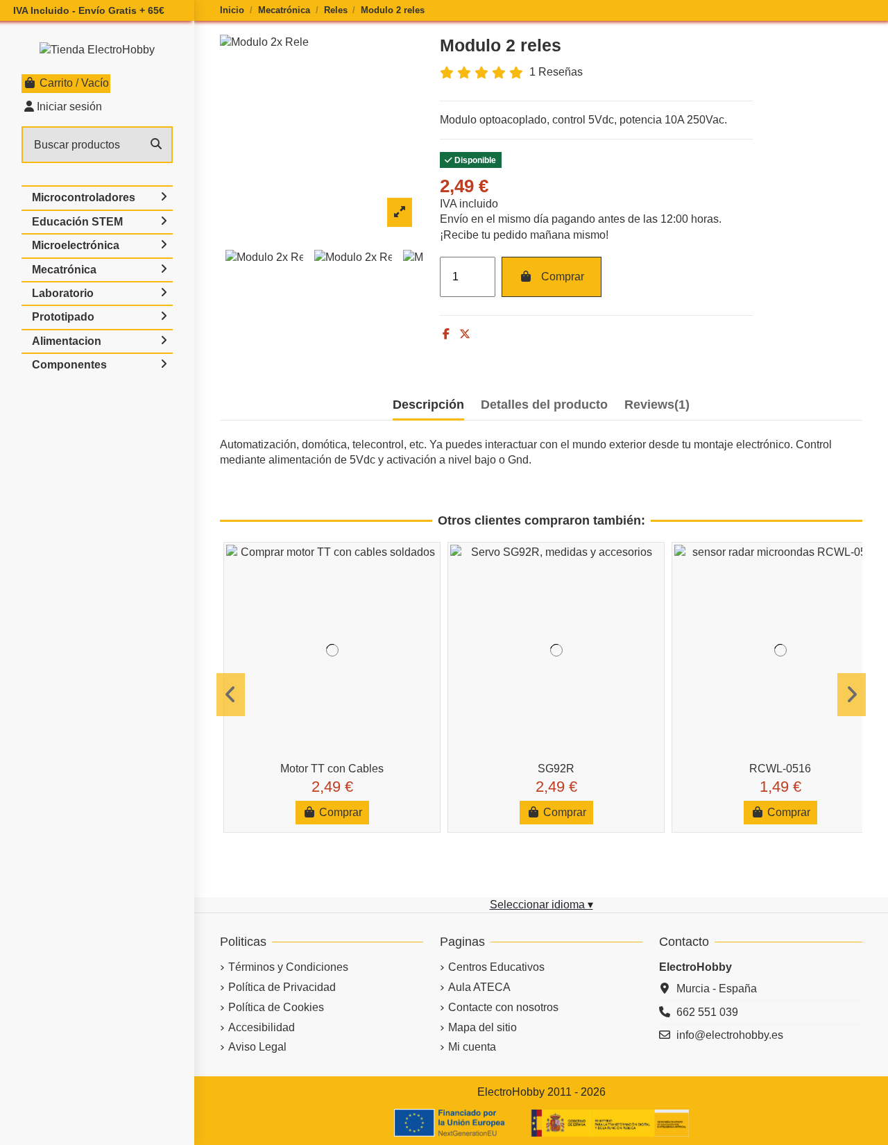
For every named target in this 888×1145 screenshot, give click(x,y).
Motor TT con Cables (332, 768)
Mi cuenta (472, 1047)
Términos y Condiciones (288, 967)
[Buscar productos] (156, 145)
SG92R (556, 768)
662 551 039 (707, 1012)
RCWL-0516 (780, 768)
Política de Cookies (276, 1007)
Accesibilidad (261, 1027)
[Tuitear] (464, 334)
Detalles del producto (544, 405)
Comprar (562, 276)
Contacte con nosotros (503, 1007)
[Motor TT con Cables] (332, 650)
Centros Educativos (496, 967)
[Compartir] (446, 334)
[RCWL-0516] (780, 650)
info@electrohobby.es (729, 1035)
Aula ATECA (479, 987)
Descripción (428, 405)
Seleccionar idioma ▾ (541, 904)
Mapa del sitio (482, 1027)
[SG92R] (556, 650)
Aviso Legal (257, 1047)
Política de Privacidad (282, 987)
